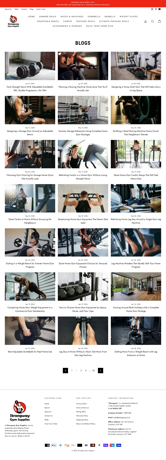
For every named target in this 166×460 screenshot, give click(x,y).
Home (31, 16)
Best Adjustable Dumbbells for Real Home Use (30, 351)
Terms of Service (82, 407)
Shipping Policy (82, 420)
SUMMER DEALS (47, 16)
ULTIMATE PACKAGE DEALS (114, 21)
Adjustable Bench (48, 21)
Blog (31, 9)
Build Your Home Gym (99, 26)
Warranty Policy (82, 415)
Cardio (67, 21)
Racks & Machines (72, 16)
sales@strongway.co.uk (122, 417)
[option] (83, 3)
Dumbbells (94, 16)
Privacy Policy (81, 403)
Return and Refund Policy (85, 424)
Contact (24, 9)
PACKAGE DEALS (85, 21)
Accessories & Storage (67, 26)
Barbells (110, 16)
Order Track (40, 9)
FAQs (17, 9)
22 (93, 370)
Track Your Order (51, 424)
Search (47, 407)
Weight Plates (129, 16)
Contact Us (48, 415)
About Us (8, 9)
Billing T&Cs (81, 411)
